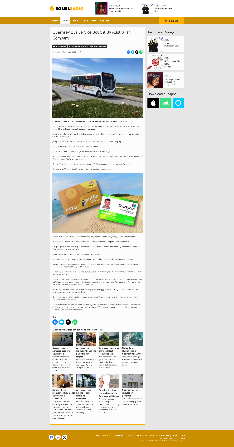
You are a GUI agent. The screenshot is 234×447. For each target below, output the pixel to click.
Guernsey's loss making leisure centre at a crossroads (83, 394)
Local (85, 20)
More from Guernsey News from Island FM (88, 46)
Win (94, 20)
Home (55, 20)
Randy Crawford (170, 84)
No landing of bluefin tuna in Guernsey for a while (132, 351)
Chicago (167, 66)
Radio (75, 20)
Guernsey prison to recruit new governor (131, 393)
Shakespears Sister (164, 8)
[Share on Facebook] (128, 52)
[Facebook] (51, 437)
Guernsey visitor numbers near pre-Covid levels (61, 351)
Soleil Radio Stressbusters (121, 8)
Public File (142, 436)
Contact (104, 20)
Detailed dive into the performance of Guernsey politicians (109, 393)
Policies (131, 436)
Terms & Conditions (159, 436)
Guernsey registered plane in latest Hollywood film (109, 351)
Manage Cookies (103, 436)
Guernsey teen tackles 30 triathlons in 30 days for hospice (86, 352)
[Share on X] (136, 52)
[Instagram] (58, 437)
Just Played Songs (160, 32)
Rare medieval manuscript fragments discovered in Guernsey (63, 394)
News (65, 20)
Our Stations (178, 436)
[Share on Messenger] (132, 52)
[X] (64, 437)
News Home (61, 46)
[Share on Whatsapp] (141, 52)
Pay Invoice (119, 436)
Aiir (183, 441)
